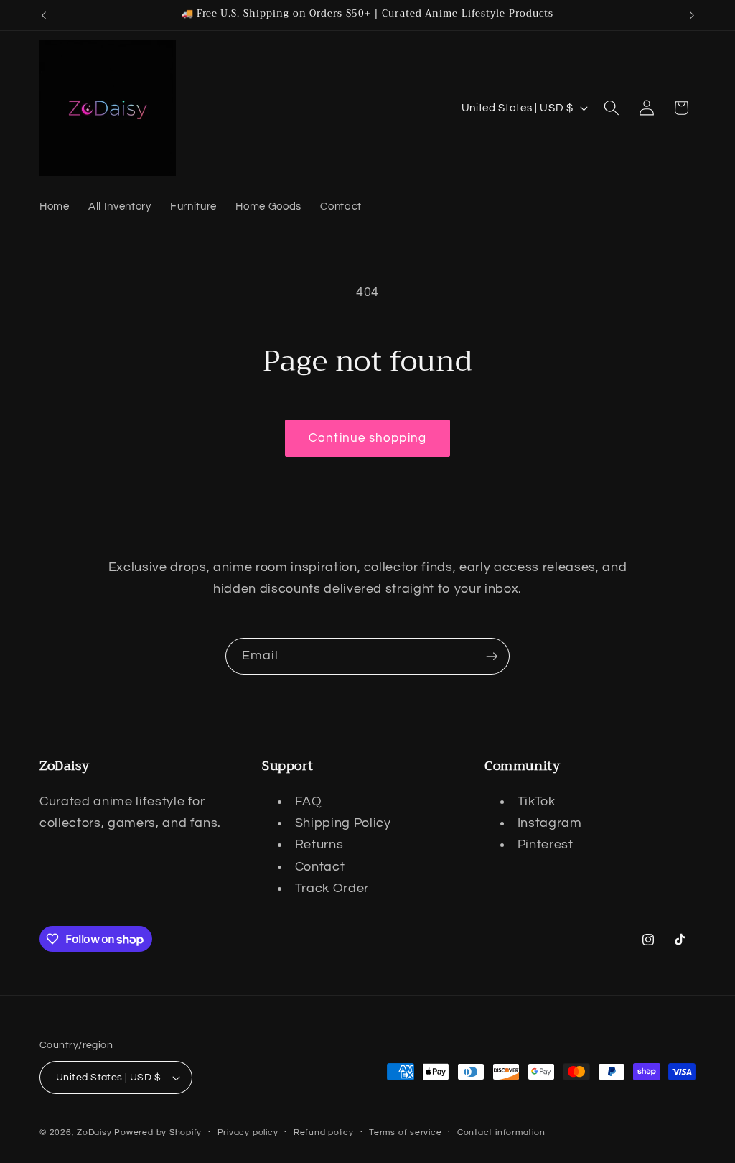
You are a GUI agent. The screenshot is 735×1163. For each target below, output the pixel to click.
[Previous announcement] (44, 15)
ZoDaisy (94, 1132)
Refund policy (324, 1132)
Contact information (501, 1132)
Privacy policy (247, 1132)
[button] (611, 108)
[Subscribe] (491, 656)
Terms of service (405, 1132)
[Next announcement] (692, 15)
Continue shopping (367, 438)
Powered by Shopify (158, 1132)
